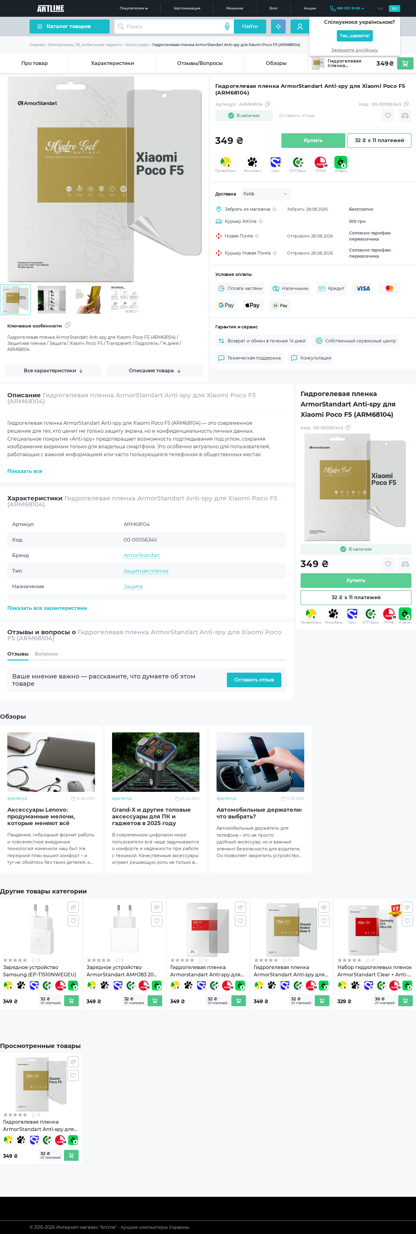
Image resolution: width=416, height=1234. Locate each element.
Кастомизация (187, 8)
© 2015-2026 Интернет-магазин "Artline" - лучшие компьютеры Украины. (110, 1227)
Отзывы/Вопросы (200, 63)
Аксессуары (137, 44)
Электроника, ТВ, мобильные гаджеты (85, 44)
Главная (37, 44)
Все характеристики (50, 371)
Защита (133, 586)
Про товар (34, 63)
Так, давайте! (355, 35)
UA (380, 8)
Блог (274, 8)
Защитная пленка (146, 571)
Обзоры (276, 63)
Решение (234, 8)
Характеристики (112, 63)
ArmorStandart (142, 555)
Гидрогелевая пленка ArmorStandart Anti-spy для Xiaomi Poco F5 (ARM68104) (226, 44)
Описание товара (151, 371)
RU (394, 8)
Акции (310, 8)
